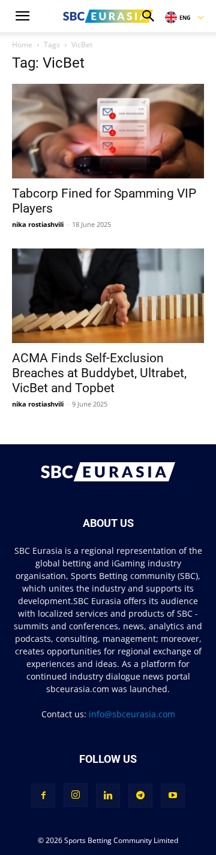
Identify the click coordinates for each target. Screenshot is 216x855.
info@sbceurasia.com (132, 714)
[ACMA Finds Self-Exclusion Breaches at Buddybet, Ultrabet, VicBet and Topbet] (108, 295)
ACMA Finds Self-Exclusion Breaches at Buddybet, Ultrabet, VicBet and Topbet (99, 373)
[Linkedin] (108, 796)
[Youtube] (173, 796)
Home (22, 45)
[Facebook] (43, 796)
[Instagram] (76, 795)
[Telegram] (140, 796)
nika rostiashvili (38, 224)
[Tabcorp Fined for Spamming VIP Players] (108, 131)
